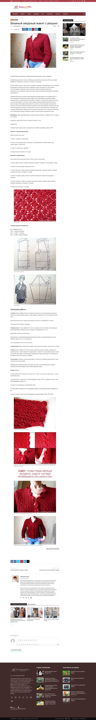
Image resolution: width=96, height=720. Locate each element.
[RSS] (77, 1)
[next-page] (13, 625)
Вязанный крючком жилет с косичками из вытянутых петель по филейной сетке (18, 620)
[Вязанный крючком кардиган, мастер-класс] (35, 612)
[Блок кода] (31, 645)
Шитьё (22, 14)
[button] (84, 14)
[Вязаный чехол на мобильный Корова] (66, 686)
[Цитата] (30, 645)
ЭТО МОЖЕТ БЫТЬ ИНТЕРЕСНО (18, 604)
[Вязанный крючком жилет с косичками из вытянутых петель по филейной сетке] (18, 612)
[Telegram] (36, 29)
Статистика (83, 718)
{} (35, 644)
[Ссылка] (33, 645)
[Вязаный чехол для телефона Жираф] (66, 673)
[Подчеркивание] (22, 645)
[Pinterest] (75, 1)
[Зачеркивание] (24, 645)
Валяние (36, 14)
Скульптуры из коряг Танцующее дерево (49, 570)
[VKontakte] (82, 1)
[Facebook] (71, 1)
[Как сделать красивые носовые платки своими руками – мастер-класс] (65, 59)
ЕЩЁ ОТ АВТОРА (31, 604)
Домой (11, 17)
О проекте (41, 0)
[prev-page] (11, 625)
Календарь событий (59, 718)
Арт (43, 14)
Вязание (15, 14)
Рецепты (65, 14)
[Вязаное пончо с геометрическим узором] (51, 612)
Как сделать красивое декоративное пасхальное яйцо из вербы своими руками (77, 39)
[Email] (39, 29)
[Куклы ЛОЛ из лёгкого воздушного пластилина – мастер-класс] (65, 53)
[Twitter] (80, 1)
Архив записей (75, 718)
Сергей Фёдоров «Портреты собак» (19, 570)
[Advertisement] (60, 7)
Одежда (16, 19)
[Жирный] (18, 645)
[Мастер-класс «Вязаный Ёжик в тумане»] (66, 700)
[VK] (23, 29)
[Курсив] (20, 645)
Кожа (29, 14)
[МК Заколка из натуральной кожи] (66, 680)
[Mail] (26, 598)
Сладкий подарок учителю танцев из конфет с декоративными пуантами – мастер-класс (77, 46)
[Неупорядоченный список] (28, 645)
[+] (37, 644)
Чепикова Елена (16, 26)
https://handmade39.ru (24, 578)
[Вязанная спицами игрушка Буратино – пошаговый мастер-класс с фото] (66, 693)
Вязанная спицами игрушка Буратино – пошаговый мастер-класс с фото (78, 693)
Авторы (58, 14)
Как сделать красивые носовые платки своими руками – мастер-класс (77, 59)
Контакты (46, 0)
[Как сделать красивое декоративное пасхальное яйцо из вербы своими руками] (65, 39)
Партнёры (56, 0)
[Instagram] (73, 1)
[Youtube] (84, 1)
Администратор (67, 34)
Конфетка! (51, 0)
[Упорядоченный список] (26, 645)
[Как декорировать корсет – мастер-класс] (74, 29)
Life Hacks (49, 14)
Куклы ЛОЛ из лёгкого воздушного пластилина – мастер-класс (51, 695)
